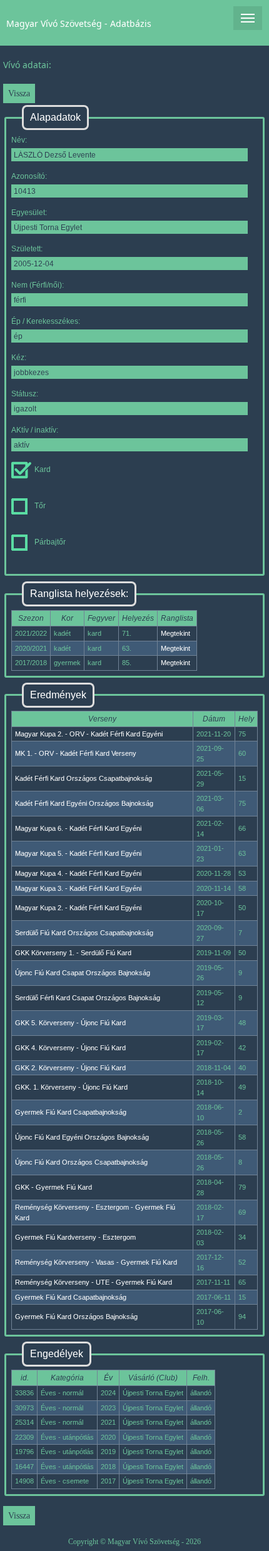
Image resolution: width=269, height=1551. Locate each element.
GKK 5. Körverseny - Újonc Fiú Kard (70, 1022)
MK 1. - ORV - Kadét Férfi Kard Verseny (75, 753)
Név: (19, 140)
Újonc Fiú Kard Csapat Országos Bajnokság (82, 972)
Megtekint (175, 633)
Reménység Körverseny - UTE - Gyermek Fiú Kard (93, 1282)
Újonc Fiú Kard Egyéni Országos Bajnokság (82, 1137)
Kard (42, 469)
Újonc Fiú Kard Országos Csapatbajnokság (81, 1162)
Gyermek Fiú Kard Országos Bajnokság (76, 1316)
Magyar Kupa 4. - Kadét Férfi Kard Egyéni (78, 873)
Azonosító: (29, 176)
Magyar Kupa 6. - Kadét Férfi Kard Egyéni (78, 828)
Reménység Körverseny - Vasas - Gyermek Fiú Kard (96, 1262)
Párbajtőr (50, 542)
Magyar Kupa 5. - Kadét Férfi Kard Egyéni (78, 853)
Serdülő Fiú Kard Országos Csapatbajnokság (84, 932)
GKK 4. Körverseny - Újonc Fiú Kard (70, 1048)
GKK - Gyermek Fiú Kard (53, 1187)
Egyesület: (29, 212)
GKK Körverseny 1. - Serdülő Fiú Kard (73, 952)
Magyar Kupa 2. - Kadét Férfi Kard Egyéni (78, 907)
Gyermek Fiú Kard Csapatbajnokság (70, 1112)
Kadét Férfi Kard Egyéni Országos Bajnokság (84, 803)
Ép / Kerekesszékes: (45, 321)
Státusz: (24, 393)
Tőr (40, 505)
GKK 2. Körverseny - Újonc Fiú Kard (70, 1068)
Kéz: (18, 357)
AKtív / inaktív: (34, 430)
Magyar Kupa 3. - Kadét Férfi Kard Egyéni (78, 888)
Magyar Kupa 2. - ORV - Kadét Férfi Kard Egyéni (89, 734)
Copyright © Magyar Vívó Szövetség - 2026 (134, 1541)
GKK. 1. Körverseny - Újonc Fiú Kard (71, 1087)
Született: (27, 248)
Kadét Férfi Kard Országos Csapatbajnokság (83, 778)
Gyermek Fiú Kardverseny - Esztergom (75, 1237)
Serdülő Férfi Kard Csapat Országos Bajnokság (87, 997)
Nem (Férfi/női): (37, 285)
